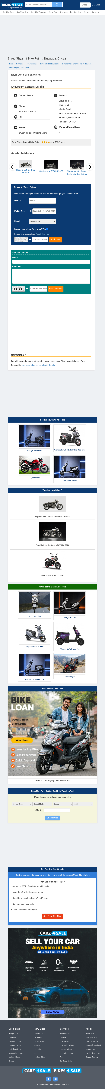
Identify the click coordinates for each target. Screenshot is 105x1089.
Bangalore (13, 1033)
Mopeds (37, 1049)
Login (98, 4)
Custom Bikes (39, 1057)
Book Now (55, 239)
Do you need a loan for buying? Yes (30, 229)
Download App (91, 1037)
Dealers (86, 12)
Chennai (12, 1045)
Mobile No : (19, 211)
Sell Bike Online (8, 12)
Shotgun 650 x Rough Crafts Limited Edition (77, 173)
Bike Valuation (65, 1041)
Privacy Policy (96, 1053)
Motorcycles (39, 1041)
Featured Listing (66, 1049)
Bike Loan (64, 12)
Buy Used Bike (22, 12)
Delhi (11, 1049)
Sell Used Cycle (66, 1061)
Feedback (97, 1045)
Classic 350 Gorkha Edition (25, 171)
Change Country (92, 1057)
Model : (17, 221)
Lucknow (17, 1049)
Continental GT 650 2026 (51, 171)
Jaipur (22, 1053)
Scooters (37, 1045)
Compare (95, 12)
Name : (17, 200)
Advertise (94, 1041)
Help (87, 1041)
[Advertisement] (52, 35)
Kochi (19, 1045)
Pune (19, 1041)
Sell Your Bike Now (52, 916)
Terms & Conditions (42, 234)
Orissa (85, 4)
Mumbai (12, 1041)
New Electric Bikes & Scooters (52, 586)
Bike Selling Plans (67, 1045)
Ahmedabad (13, 1053)
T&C (87, 1053)
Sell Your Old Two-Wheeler (53, 869)
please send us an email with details (38, 365)
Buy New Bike (75, 12)
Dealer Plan (53, 12)
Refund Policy (91, 1049)
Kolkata (11, 1057)
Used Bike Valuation (38, 12)
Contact (89, 1045)
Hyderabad (13, 1037)
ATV (35, 1053)
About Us (89, 1033)
